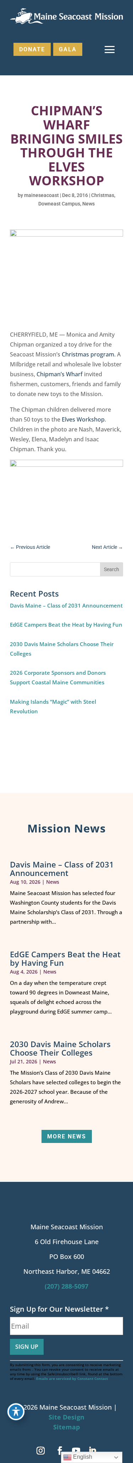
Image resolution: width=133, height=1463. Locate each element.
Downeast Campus (59, 204)
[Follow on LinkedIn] (92, 1450)
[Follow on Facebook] (60, 1450)
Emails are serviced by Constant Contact (72, 1378)
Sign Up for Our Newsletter (59, 1309)
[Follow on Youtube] (76, 1450)
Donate (32, 49)
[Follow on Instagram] (41, 1450)
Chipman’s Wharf (60, 374)
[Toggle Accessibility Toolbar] (15, 1411)
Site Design (66, 1417)
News (88, 204)
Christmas (102, 195)
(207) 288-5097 (66, 1286)
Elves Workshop (83, 419)
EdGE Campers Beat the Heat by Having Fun (66, 624)
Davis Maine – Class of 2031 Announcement (66, 605)
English (82, 1457)
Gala (68, 49)
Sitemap (66, 1427)
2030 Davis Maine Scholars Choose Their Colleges (60, 1048)
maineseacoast (41, 195)
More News (66, 1136)
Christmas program (88, 354)
